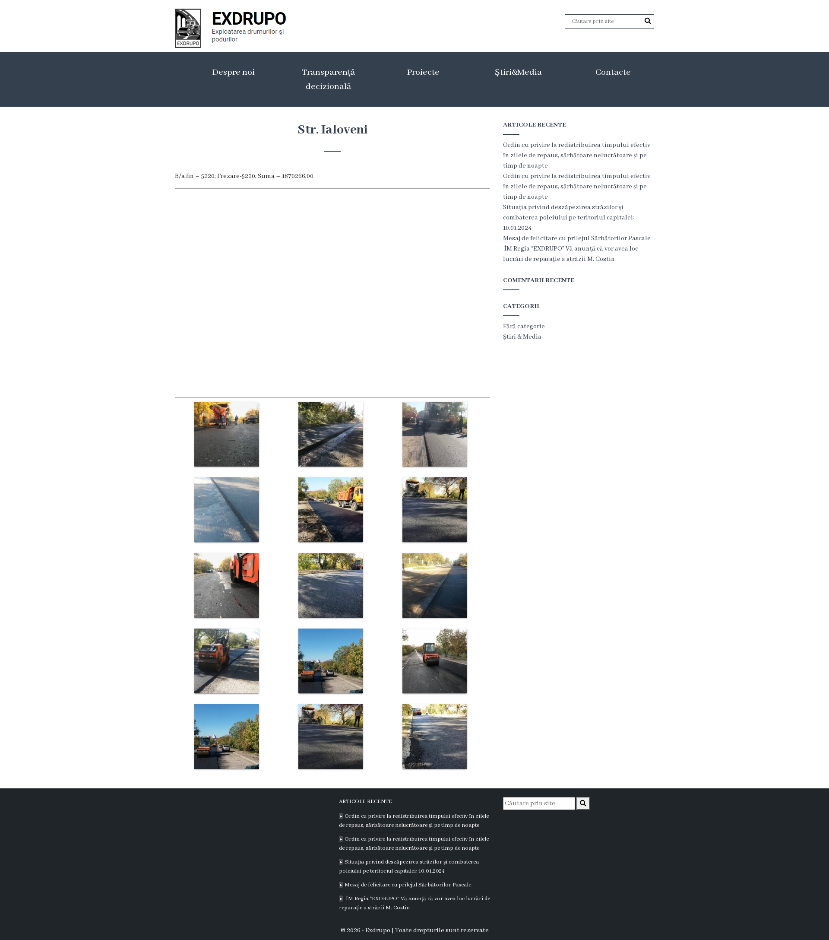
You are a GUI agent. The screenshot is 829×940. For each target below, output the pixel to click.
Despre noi (233, 72)
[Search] (648, 21)
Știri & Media (522, 337)
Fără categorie (524, 326)
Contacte (613, 72)
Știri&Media (518, 72)
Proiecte (423, 72)
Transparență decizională (328, 79)
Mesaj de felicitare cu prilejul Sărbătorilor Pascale (577, 238)
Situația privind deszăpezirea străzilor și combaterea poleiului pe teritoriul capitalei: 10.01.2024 (568, 217)
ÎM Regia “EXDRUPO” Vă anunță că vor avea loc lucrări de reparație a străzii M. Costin (414, 903)
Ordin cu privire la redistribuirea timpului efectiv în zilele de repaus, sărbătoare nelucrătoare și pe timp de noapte (576, 155)
